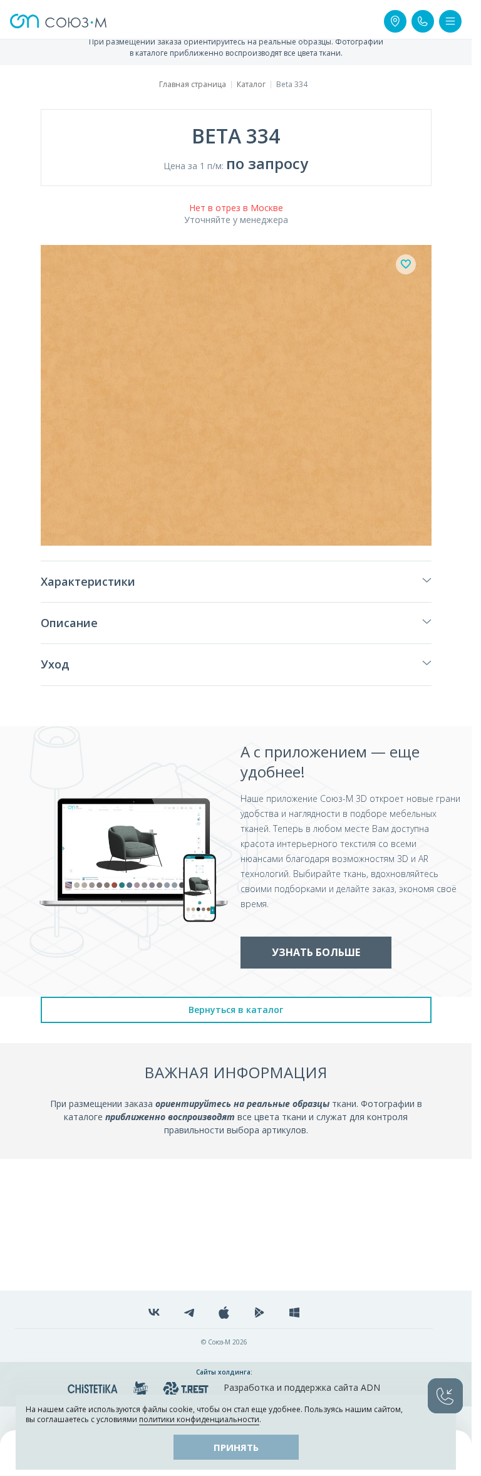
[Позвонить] (422, 21)
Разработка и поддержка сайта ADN (302, 1387)
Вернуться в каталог (236, 1010)
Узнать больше (316, 952)
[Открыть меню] (450, 21)
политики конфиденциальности (199, 1419)
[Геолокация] (395, 21)
